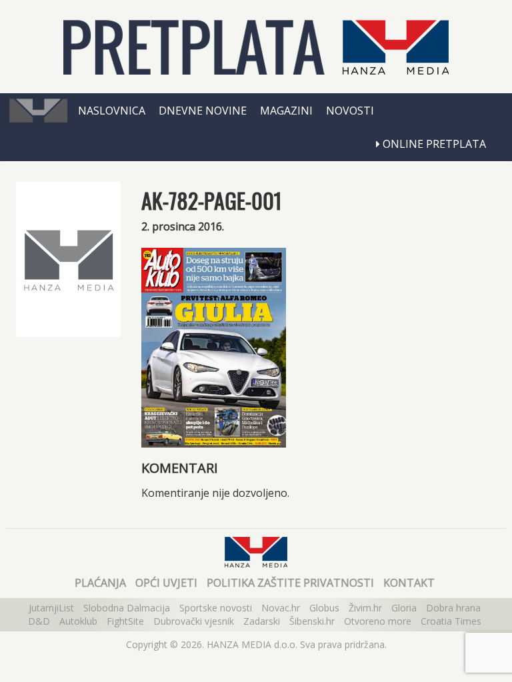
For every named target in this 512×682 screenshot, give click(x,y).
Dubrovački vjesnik (193, 621)
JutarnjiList (51, 607)
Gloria (404, 607)
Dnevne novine (203, 110)
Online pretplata (433, 144)
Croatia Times (451, 621)
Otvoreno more (377, 621)
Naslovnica (111, 110)
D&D (39, 621)
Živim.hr (365, 607)
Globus (324, 607)
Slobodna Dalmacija (126, 607)
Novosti (350, 110)
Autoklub (78, 621)
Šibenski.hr (312, 621)
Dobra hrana (453, 607)
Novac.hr (280, 607)
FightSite (125, 621)
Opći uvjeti (166, 582)
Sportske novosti (215, 607)
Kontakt (409, 582)
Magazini (286, 110)
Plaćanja (100, 582)
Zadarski (261, 621)
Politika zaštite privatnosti (290, 582)
